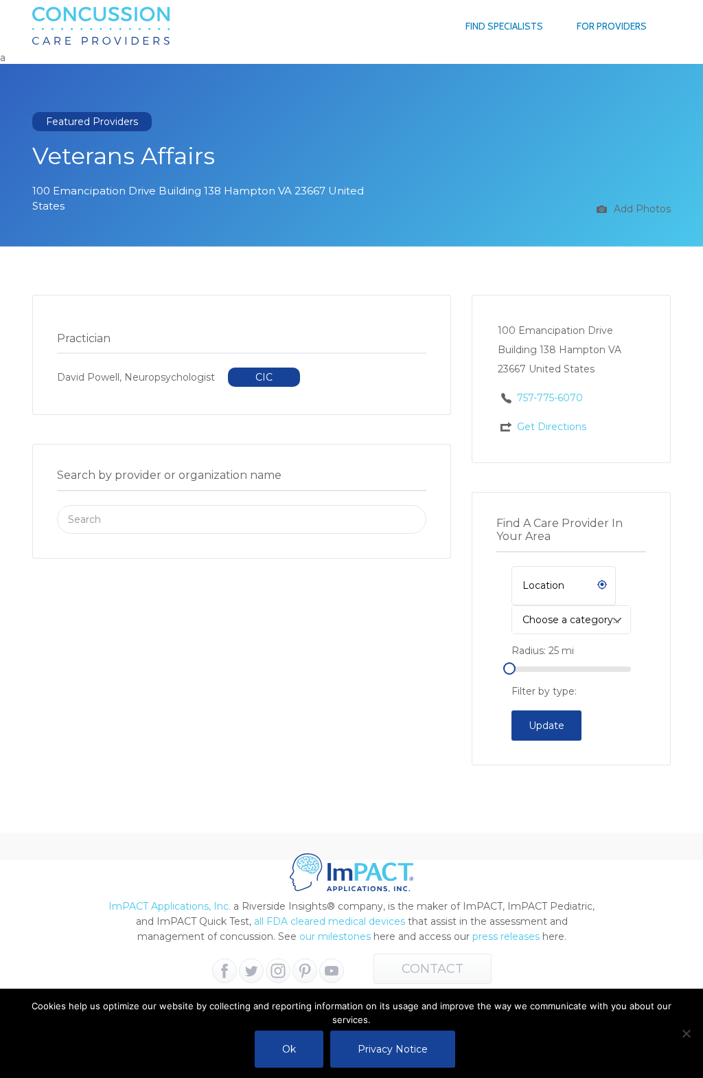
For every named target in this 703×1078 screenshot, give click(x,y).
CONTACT (432, 968)
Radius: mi (542, 650)
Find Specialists (504, 26)
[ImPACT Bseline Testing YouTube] (331, 970)
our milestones (336, 936)
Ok (289, 1049)
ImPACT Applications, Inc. (169, 906)
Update (546, 725)
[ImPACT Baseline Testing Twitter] (251, 970)
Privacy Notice (393, 1049)
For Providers (612, 26)
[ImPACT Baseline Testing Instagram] (278, 970)
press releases (506, 936)
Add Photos (641, 208)
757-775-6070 (550, 398)
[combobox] (571, 619)
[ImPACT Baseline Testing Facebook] (224, 970)
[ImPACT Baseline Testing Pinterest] (304, 970)
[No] (686, 1033)
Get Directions (551, 426)
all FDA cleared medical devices (329, 921)
